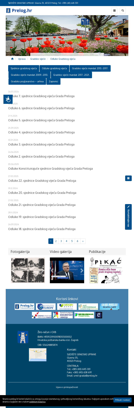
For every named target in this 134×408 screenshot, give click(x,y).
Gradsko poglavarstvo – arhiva (27, 81)
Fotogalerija (20, 251)
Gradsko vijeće (38, 58)
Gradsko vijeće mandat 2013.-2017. (90, 68)
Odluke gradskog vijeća (54, 68)
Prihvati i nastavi (122, 400)
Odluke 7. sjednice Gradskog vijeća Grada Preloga (41, 96)
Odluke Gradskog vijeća (62, 58)
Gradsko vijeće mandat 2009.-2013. (29, 74)
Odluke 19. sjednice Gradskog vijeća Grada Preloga (42, 217)
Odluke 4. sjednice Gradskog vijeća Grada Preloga (41, 132)
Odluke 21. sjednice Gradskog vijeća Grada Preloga (41, 205)
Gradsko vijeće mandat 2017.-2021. (71, 74)
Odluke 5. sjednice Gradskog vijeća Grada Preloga (41, 120)
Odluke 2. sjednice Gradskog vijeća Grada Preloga (41, 156)
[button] (13, 270)
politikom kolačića (37, 401)
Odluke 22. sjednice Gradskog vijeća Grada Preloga (42, 180)
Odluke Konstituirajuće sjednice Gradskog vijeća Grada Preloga (50, 168)
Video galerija (61, 251)
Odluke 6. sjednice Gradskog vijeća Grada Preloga (41, 108)
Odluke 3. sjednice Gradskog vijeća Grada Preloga (41, 144)
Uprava (21, 58)
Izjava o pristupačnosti (67, 387)
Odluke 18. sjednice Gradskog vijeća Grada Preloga (41, 229)
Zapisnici (53, 81)
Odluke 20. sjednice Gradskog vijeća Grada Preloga (42, 192)
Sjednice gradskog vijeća (24, 68)
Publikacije (97, 251)
